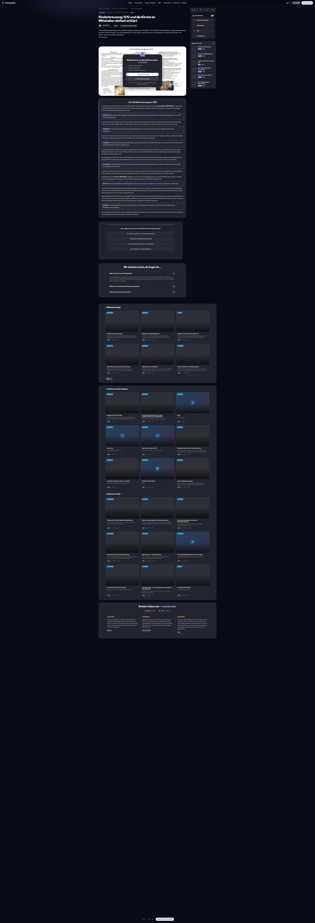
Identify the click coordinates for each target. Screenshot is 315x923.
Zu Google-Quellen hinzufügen (129, 25)
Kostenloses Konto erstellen (165, 919)
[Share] (207, 10)
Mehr (108, 379)
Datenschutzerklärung (142, 84)
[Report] (212, 10)
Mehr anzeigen (103, 37)
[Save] (200, 10)
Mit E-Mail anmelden (143, 79)
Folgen (115, 25)
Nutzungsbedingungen (150, 82)
